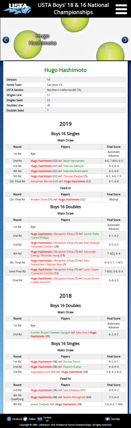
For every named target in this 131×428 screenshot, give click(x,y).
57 (48, 95)
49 (48, 105)
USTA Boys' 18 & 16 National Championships (73, 8)
